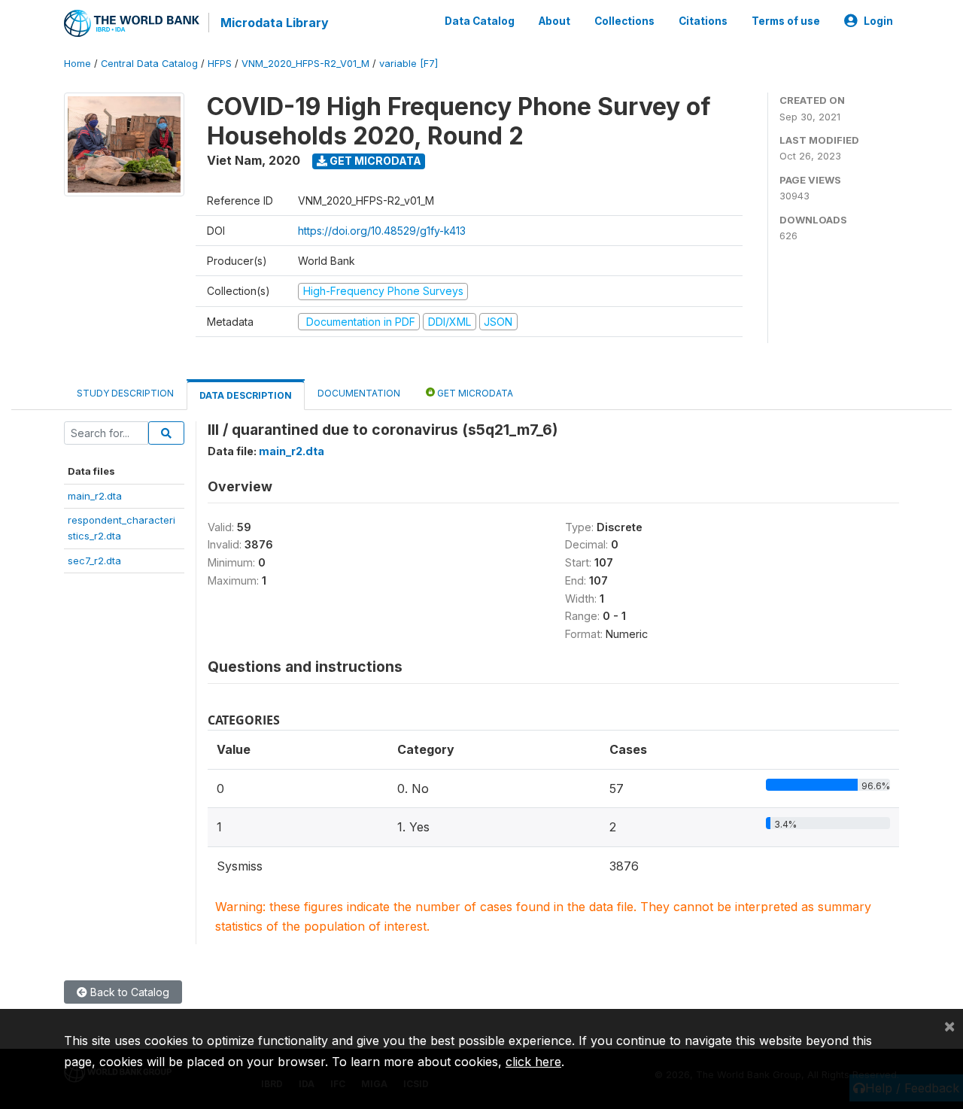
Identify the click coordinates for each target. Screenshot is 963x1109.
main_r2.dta (95, 496)
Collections (624, 21)
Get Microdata (374, 160)
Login (878, 21)
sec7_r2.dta (94, 560)
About (554, 21)
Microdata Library (274, 22)
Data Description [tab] (245, 395)
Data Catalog (480, 21)
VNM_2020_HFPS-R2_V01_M (305, 63)
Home (77, 63)
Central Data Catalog (149, 63)
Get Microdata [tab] (474, 393)
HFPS (220, 63)
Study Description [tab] (125, 393)
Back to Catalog (128, 992)
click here (533, 1061)
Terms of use (786, 21)
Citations (703, 21)
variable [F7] (408, 63)
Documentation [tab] (358, 393)
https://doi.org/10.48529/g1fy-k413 (382, 230)
